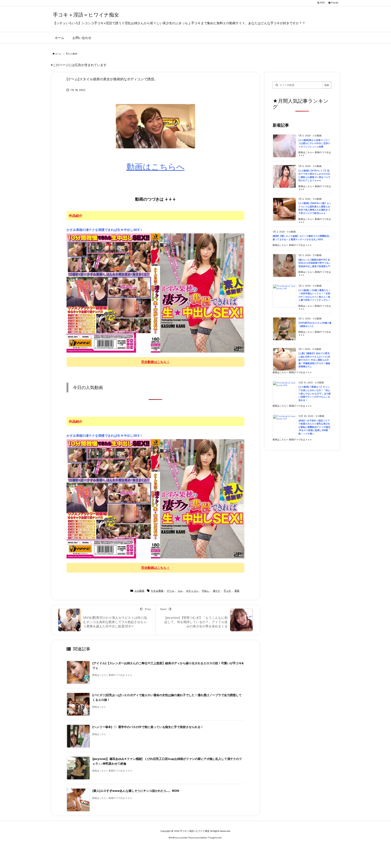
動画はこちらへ (155, 167)
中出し (205, 590)
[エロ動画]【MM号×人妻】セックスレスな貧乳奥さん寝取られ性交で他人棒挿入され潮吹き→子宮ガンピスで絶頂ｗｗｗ (314, 208)
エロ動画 (73, 53)
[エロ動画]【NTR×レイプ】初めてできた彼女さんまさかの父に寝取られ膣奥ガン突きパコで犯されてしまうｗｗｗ (314, 175)
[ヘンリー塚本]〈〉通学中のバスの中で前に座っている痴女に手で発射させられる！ (147, 727)
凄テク (216, 590)
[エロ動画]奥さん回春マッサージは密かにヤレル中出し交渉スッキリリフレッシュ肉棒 (314, 143)
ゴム (180, 590)
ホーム (58, 53)
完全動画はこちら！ (155, 362)
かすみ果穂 (157, 590)
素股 (236, 590)
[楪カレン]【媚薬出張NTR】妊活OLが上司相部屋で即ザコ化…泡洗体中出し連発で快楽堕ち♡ (314, 263)
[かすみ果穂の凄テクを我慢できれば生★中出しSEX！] (155, 293)
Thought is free (214, 837)
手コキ (227, 590)
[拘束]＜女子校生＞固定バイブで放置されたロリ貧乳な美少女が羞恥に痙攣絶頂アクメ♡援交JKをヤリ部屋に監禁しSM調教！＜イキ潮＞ (314, 427)
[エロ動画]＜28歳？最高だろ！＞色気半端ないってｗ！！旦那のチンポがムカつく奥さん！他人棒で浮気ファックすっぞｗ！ (314, 295)
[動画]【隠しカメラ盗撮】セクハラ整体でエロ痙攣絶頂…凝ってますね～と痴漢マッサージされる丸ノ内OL (302, 238)
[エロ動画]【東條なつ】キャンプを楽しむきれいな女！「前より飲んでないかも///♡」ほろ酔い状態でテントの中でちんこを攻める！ (314, 393)
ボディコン (192, 590)
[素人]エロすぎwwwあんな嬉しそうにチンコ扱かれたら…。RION (135, 790)
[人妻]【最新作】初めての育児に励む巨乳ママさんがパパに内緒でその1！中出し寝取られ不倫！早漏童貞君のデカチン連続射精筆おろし (314, 360)
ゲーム (170, 590)
